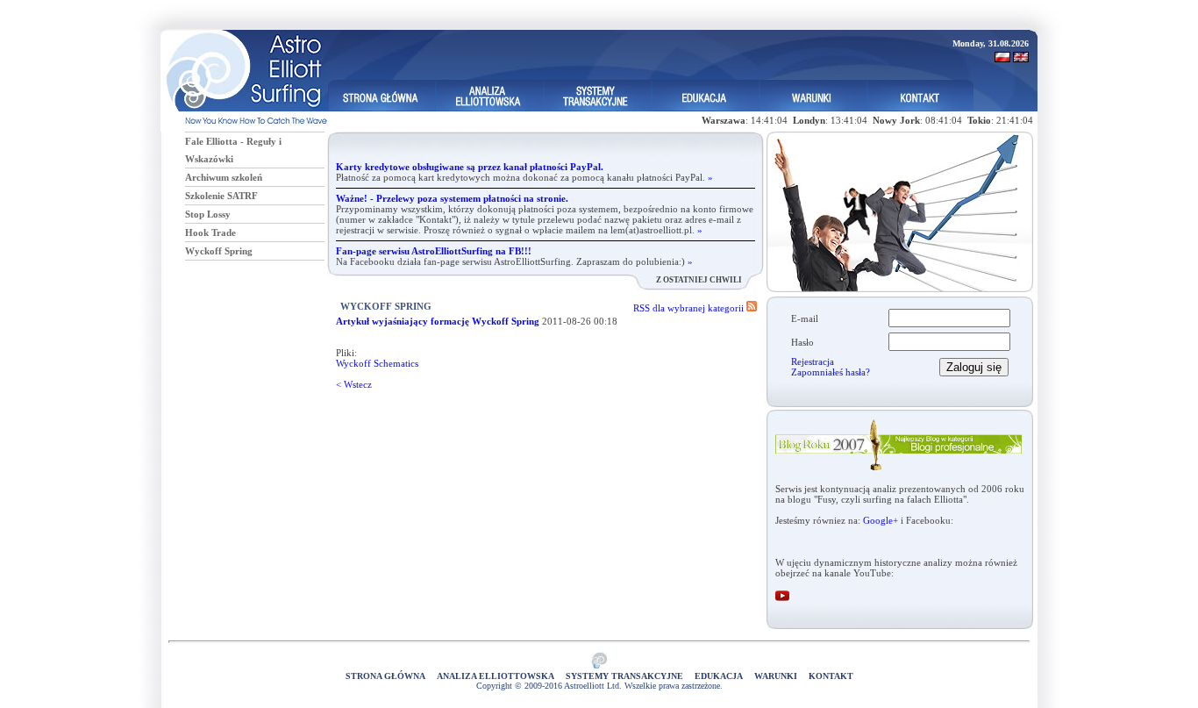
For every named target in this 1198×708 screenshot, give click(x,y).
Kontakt (831, 676)
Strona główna (385, 676)
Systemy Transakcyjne (624, 676)
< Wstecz (354, 384)
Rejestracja (812, 361)
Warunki (775, 676)
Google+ (880, 520)
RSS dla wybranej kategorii (689, 308)
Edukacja (719, 676)
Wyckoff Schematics (377, 363)
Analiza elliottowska (495, 676)
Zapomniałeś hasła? (830, 372)
